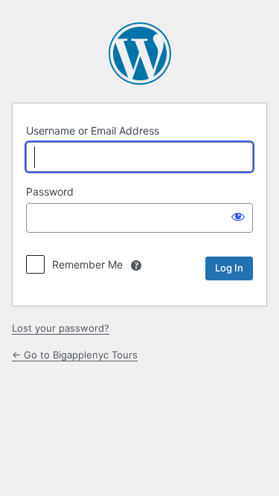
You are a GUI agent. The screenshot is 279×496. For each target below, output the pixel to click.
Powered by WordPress (140, 53)
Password (50, 191)
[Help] (136, 265)
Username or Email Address (92, 130)
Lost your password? (60, 328)
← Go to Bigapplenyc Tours (75, 355)
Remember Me (87, 264)
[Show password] (238, 216)
